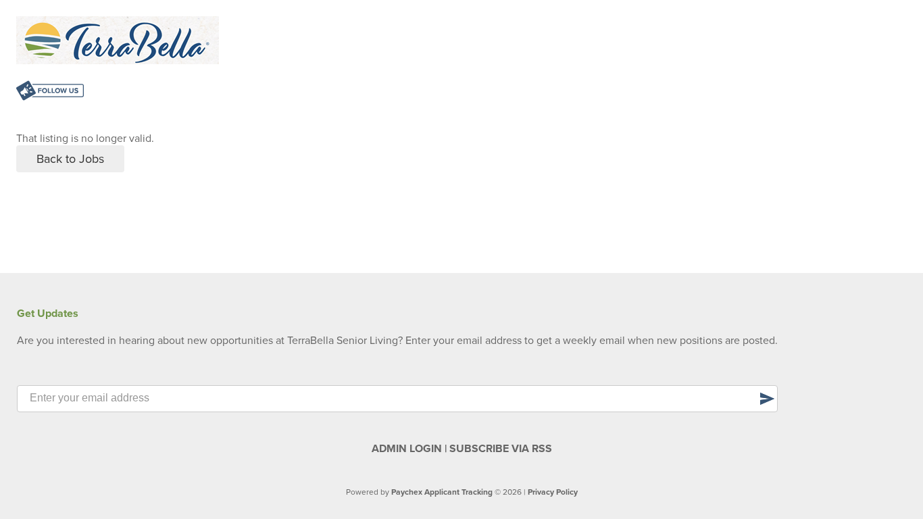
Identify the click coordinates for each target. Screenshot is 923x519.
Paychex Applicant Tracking (442, 492)
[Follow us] (50, 92)
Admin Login (407, 448)
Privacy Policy (553, 492)
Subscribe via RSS (500, 448)
